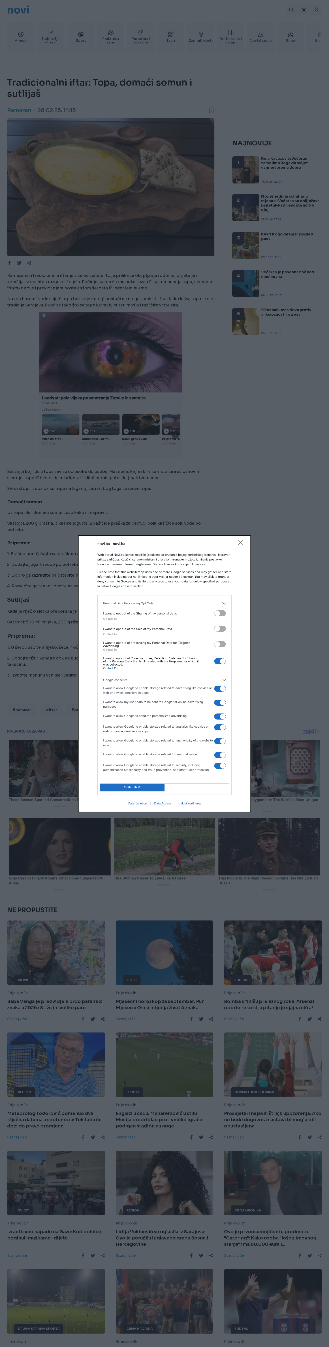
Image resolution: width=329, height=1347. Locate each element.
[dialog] (164, 673)
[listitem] (164, 603)
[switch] (220, 613)
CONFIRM (132, 787)
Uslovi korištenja (189, 803)
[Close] (242, 544)
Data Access (162, 803)
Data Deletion (137, 803)
